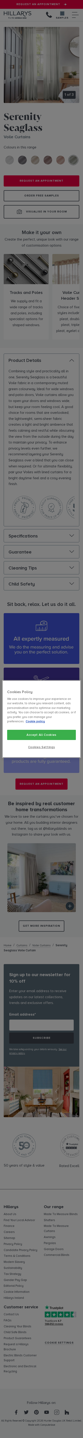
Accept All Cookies (41, 735)
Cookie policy (35, 722)
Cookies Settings (41, 747)
